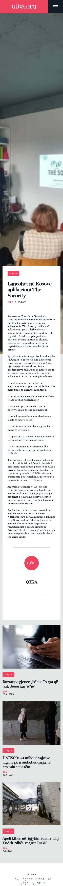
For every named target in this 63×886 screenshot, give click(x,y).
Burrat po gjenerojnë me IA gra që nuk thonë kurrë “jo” (30, 684)
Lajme (13, 273)
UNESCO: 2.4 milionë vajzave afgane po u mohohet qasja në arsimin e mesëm (26, 762)
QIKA (10, 302)
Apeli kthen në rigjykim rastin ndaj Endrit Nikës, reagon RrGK (31, 840)
